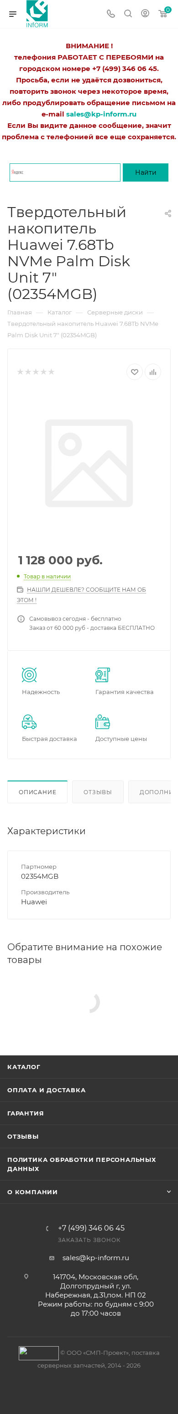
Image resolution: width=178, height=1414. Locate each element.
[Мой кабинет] (145, 14)
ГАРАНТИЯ (25, 1113)
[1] (20, 372)
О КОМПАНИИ (32, 1192)
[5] (51, 372)
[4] (43, 372)
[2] (27, 372)
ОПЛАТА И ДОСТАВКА (46, 1090)
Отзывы (98, 792)
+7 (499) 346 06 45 (91, 1228)
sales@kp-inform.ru (96, 1257)
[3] (35, 372)
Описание (37, 792)
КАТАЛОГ (24, 1066)
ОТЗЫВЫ (23, 1136)
